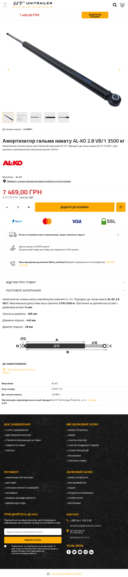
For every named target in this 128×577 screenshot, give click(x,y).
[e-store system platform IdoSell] (64, 573)
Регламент (12, 493)
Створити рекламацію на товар (23, 440)
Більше (92, 400)
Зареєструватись (78, 430)
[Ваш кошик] (122, 5)
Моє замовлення (17, 424)
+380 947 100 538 (80, 520)
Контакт (10, 451)
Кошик (71, 435)
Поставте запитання (23, 290)
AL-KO (19, 177)
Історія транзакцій (78, 451)
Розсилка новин (77, 461)
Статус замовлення (17, 430)
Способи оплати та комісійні (22, 488)
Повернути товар (15, 445)
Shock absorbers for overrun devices (18, 371)
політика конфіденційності (24, 553)
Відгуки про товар (21, 282)
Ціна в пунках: (26, 246)
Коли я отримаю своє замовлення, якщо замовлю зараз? (52, 234)
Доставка (11, 483)
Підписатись (32, 540)
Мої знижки (74, 456)
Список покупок (77, 440)
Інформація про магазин (19, 478)
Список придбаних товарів (83, 445)
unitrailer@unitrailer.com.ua (85, 526)
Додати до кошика (74, 207)
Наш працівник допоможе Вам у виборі (67, 264)
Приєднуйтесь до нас (21, 514)
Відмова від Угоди (16, 503)
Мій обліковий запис (82, 424)
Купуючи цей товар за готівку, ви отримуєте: (42, 249)
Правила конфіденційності (21, 498)
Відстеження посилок (18, 435)
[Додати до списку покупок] (121, 207)
